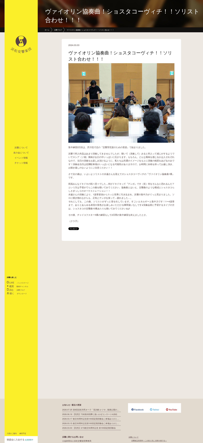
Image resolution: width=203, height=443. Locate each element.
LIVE (19, 282)
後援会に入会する (20, 439)
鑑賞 (18, 286)
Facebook (137, 409)
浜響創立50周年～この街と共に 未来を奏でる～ (149, 440)
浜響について (21, 147)
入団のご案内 (12, 433)
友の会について (21, 152)
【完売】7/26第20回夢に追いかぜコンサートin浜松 (89, 414)
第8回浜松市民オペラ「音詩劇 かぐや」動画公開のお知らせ (91, 409)
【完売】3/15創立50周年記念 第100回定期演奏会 (89, 427)
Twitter (154, 409)
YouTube (171, 409)
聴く (18, 293)
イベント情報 (21, 157)
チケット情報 (21, 162)
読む (17, 289)
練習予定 (22, 433)
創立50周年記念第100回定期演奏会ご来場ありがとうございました (91, 418)
